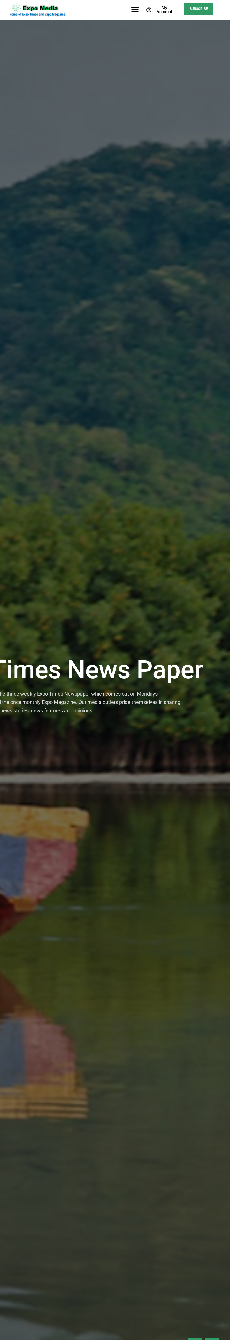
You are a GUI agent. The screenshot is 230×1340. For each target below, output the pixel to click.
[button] (160, 10)
